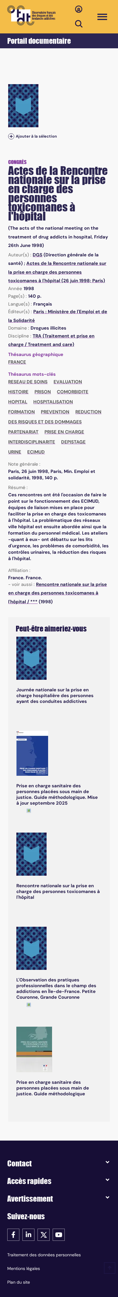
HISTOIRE (18, 392)
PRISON (42, 392)
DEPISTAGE (73, 442)
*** (34, 602)
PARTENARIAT (23, 432)
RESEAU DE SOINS (28, 382)
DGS (37, 255)
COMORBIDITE (72, 392)
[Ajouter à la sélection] (11, 136)
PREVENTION (55, 412)
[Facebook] (13, 1234)
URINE (14, 452)
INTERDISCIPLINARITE (31, 442)
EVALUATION (68, 382)
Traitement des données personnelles (44, 1255)
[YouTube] (59, 1234)
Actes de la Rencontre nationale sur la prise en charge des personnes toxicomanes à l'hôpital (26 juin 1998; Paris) (57, 272)
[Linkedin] (28, 1234)
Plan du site (18, 1282)
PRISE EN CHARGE (64, 432)
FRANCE (17, 362)
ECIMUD (36, 452)
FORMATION (21, 412)
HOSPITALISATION (53, 402)
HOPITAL (17, 402)
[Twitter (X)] (44, 1234)
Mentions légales (23, 1268)
